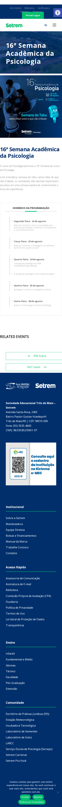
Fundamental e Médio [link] (19, 659)
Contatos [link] (11, 553)
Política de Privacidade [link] (19, 607)
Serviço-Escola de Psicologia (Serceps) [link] (29, 749)
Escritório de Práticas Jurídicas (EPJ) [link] (27, 714)
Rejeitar (38, 797)
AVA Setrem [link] (15, 7)
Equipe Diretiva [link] (15, 530)
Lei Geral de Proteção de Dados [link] (25, 619)
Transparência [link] (15, 625)
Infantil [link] (10, 653)
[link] (57, 12)
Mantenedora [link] (14, 524)
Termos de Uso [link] (15, 613)
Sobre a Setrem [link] (15, 518)
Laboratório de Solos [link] (19, 737)
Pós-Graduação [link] (15, 683)
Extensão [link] (11, 689)
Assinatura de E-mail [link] (18, 584)
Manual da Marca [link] (16, 541)
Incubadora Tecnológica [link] (21, 725)
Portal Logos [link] (33, 15)
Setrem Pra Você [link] (16, 761)
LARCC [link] (10, 743)
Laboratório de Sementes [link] (21, 731)
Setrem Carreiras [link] (16, 755)
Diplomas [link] (25, 11)
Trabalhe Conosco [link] (17, 547)
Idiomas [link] (11, 665)
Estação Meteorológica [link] (20, 720)
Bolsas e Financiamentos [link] (21, 536)
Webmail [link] (37, 11)
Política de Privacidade (32, 802)
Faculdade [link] (12, 677)
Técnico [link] (10, 671)
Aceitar (25, 797)
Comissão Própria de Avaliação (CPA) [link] (28, 596)
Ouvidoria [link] (12, 602)
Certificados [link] (44, 7)
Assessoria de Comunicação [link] (23, 578)
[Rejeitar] (58, 792)
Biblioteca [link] (29, 7)
